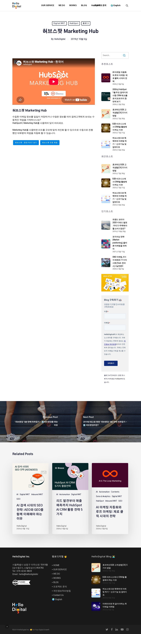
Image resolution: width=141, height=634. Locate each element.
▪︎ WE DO (56, 573)
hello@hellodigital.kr (28, 574)
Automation (64, 494)
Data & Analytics (103, 496)
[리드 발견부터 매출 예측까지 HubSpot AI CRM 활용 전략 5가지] (70, 498)
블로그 (86, 23)
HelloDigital (59, 39)
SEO (18, 499)
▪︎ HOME (55, 565)
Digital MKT (59, 23)
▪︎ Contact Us (58, 595)
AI (17, 494)
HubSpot (74, 23)
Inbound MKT (37, 494)
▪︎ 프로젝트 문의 (59, 586)
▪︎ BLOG (55, 582)
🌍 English (57, 599)
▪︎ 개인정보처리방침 (61, 591)
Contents (115, 492)
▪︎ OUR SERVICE (59, 569)
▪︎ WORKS (56, 578)
